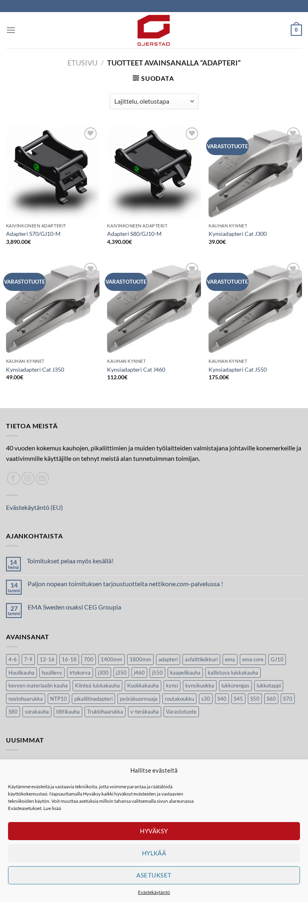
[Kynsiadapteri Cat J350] (52, 307)
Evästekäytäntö (154, 892)
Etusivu (82, 62)
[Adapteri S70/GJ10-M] (52, 172)
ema (230, 659)
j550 (157, 672)
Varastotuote (181, 711)
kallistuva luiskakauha (233, 672)
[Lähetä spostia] (42, 478)
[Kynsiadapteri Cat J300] (255, 172)
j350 (121, 672)
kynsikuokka (199, 685)
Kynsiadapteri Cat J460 (136, 369)
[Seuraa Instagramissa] (27, 478)
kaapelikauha (185, 672)
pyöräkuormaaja (139, 698)
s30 (205, 698)
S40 (222, 698)
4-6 (12, 659)
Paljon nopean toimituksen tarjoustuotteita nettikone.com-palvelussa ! (125, 583)
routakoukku (179, 698)
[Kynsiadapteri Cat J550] (255, 307)
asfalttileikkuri (201, 659)
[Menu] (11, 30)
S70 (287, 698)
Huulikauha (21, 672)
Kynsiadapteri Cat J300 (238, 233)
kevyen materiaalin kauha (38, 685)
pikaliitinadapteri (93, 698)
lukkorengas (235, 685)
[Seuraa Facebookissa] (13, 478)
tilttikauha (68, 711)
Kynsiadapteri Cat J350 (35, 369)
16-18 (69, 659)
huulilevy (52, 672)
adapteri (168, 659)
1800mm (140, 659)
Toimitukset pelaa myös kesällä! (70, 561)
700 (88, 659)
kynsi (172, 685)
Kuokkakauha (143, 685)
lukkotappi (269, 685)
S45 (238, 698)
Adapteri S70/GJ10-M (33, 233)
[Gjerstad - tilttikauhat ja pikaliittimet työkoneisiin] (154, 30)
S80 (13, 711)
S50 (254, 698)
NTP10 (58, 698)
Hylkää (154, 853)
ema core (252, 659)
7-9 (28, 659)
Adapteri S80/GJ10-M (134, 233)
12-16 (47, 659)
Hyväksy (154, 831)
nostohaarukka (25, 698)
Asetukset (153, 875)
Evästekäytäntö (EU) (34, 507)
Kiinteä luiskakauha (97, 685)
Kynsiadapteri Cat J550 (238, 369)
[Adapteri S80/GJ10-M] (154, 172)
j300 (103, 672)
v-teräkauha (144, 711)
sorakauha (37, 711)
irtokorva (80, 672)
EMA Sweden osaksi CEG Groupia (74, 607)
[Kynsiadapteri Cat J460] (154, 307)
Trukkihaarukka (105, 711)
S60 (271, 698)
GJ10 (277, 659)
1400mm (111, 659)
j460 (139, 672)
